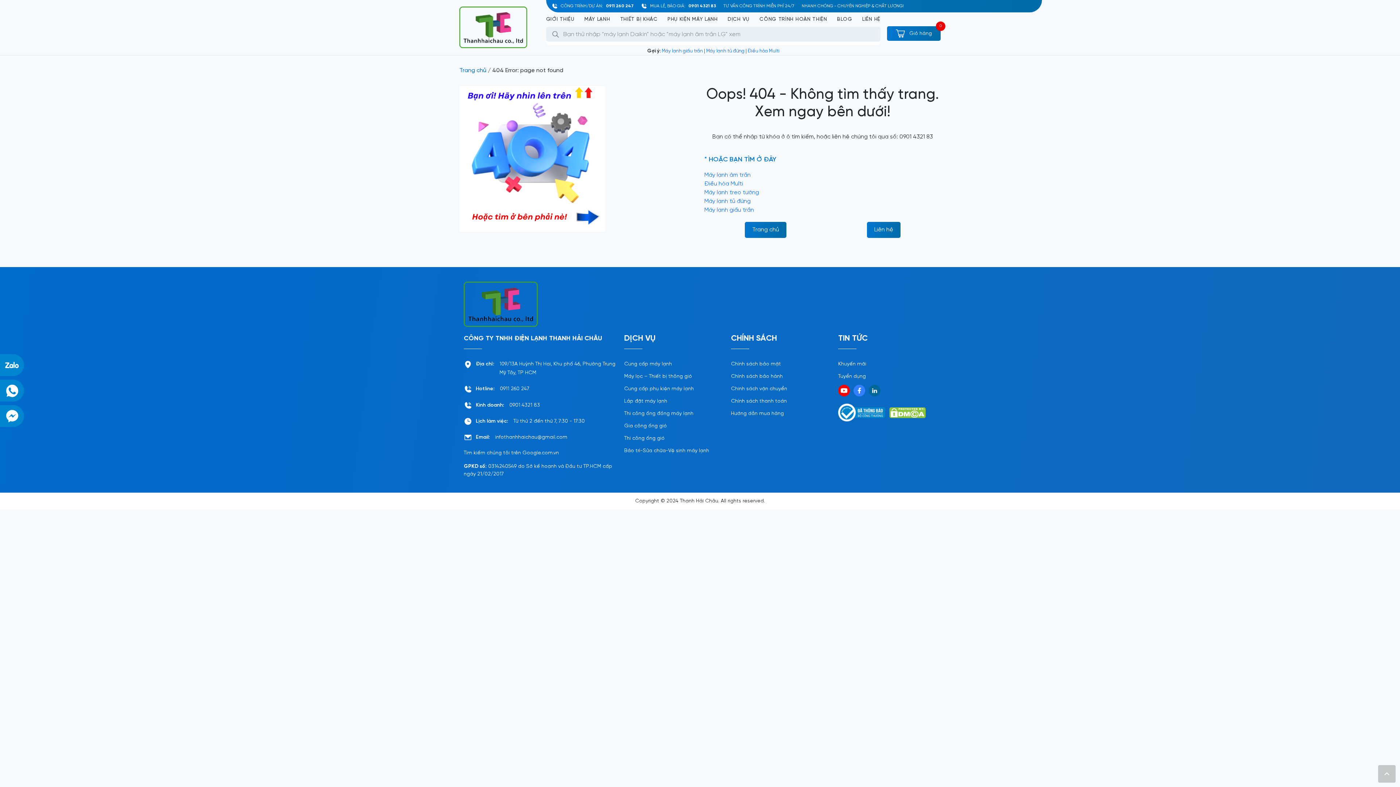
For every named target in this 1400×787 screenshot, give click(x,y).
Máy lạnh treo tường (731, 192)
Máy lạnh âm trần (727, 175)
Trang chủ (472, 70)
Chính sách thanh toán (759, 401)
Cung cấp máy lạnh (648, 364)
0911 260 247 (620, 6)
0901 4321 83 (702, 6)
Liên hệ (871, 19)
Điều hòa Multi (763, 51)
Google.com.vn (540, 453)
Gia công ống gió (645, 426)
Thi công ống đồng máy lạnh (658, 413)
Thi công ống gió (644, 438)
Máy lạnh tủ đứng (725, 51)
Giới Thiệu (560, 19)
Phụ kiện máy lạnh (693, 19)
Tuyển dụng (852, 376)
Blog (844, 19)
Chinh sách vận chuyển (759, 389)
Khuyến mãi (852, 364)
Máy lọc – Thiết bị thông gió (658, 376)
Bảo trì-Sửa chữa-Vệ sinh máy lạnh (666, 451)
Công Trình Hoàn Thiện (793, 19)
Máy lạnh (597, 19)
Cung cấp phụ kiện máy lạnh (659, 389)
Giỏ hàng (920, 33)
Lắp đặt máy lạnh (645, 401)
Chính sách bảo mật (756, 364)
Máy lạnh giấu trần (682, 51)
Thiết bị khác (639, 19)
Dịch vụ (739, 19)
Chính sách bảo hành (757, 376)
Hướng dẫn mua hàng (757, 413)
